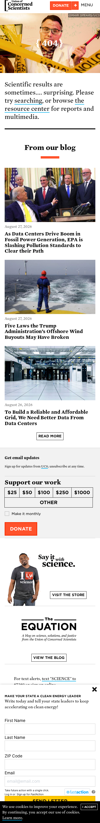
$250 (62, 492)
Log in (8, 794)
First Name (15, 720)
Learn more (12, 818)
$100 (44, 492)
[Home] (19, 5)
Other (48, 502)
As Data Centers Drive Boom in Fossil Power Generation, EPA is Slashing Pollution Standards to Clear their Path (44, 242)
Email (10, 772)
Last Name (15, 737)
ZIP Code (13, 755)
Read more (50, 436)
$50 (27, 492)
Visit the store (68, 595)
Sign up (21, 794)
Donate (61, 5)
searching (28, 100)
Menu (87, 5)
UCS (44, 466)
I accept (89, 807)
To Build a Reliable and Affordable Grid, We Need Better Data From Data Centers (46, 417)
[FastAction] (77, 791)
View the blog (48, 658)
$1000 (82, 492)
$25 (12, 492)
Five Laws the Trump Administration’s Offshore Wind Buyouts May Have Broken (44, 331)
